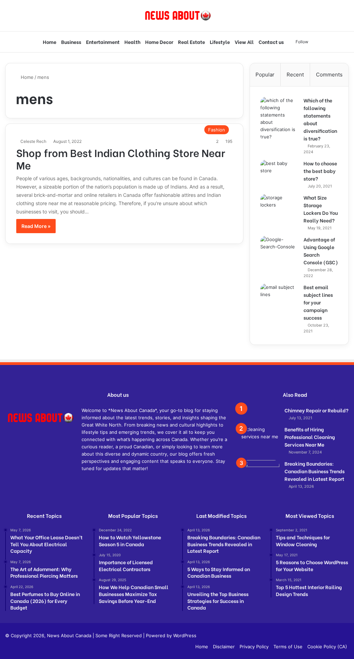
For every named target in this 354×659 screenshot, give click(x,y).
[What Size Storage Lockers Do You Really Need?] (279, 207)
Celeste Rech (33, 141)
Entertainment (103, 41)
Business (71, 41)
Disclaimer (224, 646)
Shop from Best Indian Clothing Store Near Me (120, 158)
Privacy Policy (254, 646)
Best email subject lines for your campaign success (318, 302)
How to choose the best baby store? (320, 170)
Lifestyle (220, 41)
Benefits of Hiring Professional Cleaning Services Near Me (310, 436)
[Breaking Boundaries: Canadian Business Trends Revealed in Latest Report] (260, 479)
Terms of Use (287, 646)
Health (132, 41)
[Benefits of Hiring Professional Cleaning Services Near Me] (260, 439)
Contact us (271, 41)
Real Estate (191, 41)
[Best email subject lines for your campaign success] (279, 297)
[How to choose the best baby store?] (279, 173)
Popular (264, 74)
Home (49, 41)
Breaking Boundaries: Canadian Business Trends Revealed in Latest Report (315, 471)
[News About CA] (177, 15)
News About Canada (69, 635)
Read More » (35, 226)
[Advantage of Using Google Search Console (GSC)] (279, 255)
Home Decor (159, 41)
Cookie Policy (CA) (327, 646)
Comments (329, 74)
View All (244, 41)
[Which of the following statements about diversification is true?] (279, 118)
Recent (295, 74)
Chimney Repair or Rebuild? (316, 410)
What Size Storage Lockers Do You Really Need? (321, 209)
